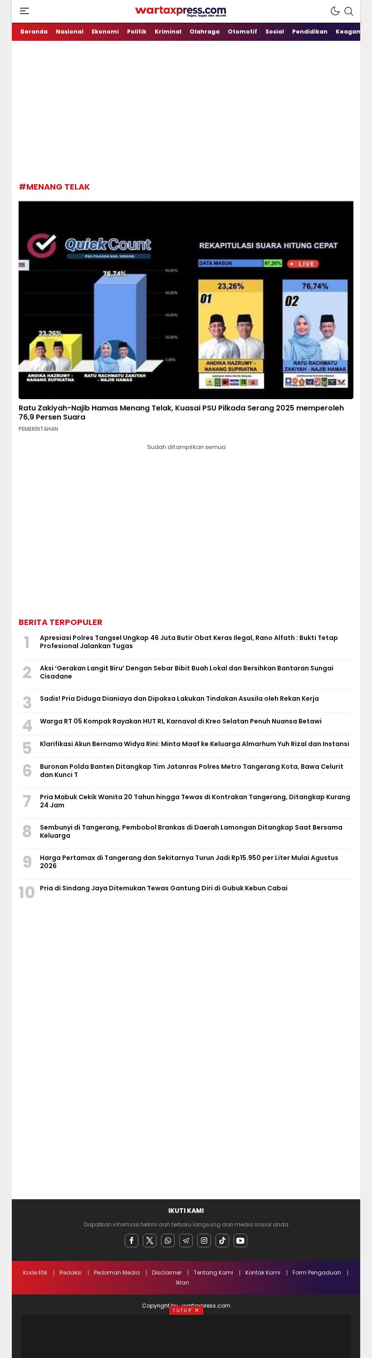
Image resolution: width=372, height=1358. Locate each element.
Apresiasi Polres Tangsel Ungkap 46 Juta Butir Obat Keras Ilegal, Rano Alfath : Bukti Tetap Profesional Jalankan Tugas (189, 641)
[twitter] (150, 1240)
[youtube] (240, 1240)
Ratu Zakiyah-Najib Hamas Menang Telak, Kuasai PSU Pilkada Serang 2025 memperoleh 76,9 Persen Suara (181, 412)
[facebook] (131, 1240)
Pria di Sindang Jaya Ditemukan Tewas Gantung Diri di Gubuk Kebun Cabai (164, 888)
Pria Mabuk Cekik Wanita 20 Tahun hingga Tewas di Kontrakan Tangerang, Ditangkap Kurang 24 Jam (195, 801)
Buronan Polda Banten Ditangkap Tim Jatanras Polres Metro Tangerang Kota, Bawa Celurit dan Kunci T (191, 770)
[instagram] (204, 1240)
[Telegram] (186, 1240)
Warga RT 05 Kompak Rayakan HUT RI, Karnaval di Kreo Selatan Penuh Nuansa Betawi (181, 721)
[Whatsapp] (168, 1240)
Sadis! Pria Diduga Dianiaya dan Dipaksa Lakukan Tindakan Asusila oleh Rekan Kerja (179, 698)
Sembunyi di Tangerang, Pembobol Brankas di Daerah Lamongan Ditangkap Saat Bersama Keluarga (191, 831)
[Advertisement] (195, 108)
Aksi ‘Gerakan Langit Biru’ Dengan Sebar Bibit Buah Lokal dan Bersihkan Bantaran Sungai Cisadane (186, 672)
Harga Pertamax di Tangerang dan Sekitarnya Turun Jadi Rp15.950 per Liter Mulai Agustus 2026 (189, 861)
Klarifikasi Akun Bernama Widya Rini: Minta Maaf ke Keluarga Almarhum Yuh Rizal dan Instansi (194, 743)
